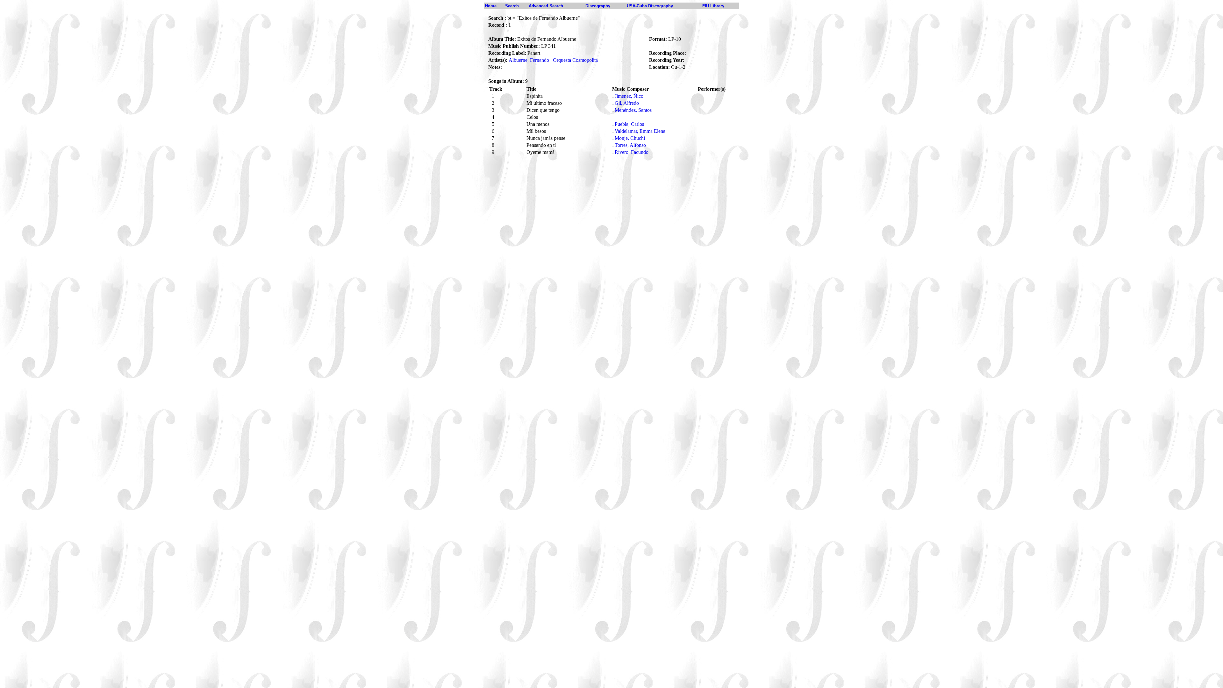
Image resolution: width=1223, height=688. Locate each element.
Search (512, 6)
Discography (597, 6)
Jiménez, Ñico (629, 96)
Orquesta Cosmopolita (575, 60)
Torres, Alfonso (630, 145)
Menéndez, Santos (633, 110)
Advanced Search (546, 6)
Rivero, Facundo (631, 152)
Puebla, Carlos (629, 124)
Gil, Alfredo (627, 103)
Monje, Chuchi (630, 138)
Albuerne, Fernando (529, 60)
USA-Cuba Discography (650, 6)
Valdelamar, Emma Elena (640, 131)
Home (491, 6)
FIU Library (713, 6)
